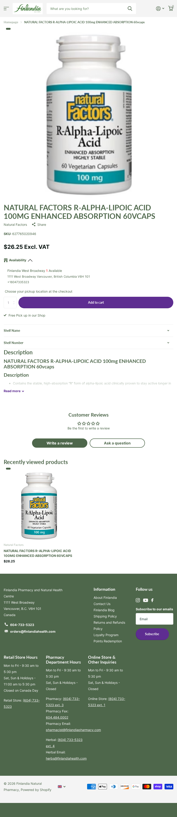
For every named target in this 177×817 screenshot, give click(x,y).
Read (12, 391)
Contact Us (102, 604)
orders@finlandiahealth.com (33, 631)
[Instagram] (138, 600)
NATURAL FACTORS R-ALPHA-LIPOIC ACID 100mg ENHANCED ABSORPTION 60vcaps (38, 553)
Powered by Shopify (36, 790)
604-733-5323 (22, 625)
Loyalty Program (106, 635)
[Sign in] (160, 8)
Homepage (11, 22)
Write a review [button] (60, 443)
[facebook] (152, 600)
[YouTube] (145, 600)
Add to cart (96, 302)
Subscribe (152, 634)
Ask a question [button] (117, 443)
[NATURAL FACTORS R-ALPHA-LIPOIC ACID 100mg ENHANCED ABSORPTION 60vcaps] (39, 504)
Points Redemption (108, 641)
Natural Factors (15, 224)
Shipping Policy (105, 616)
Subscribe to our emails (154, 609)
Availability (17, 260)
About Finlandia (105, 598)
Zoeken (130, 8)
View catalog (6, 9)
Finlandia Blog (104, 610)
